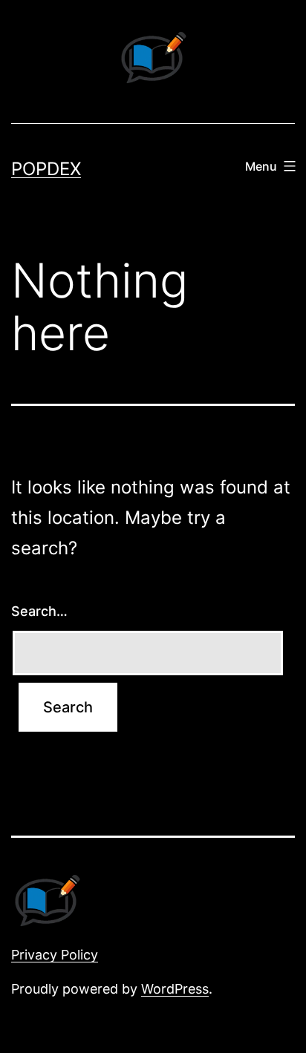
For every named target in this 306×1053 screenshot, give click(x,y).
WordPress (175, 989)
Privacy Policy (54, 954)
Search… (39, 611)
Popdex (46, 169)
